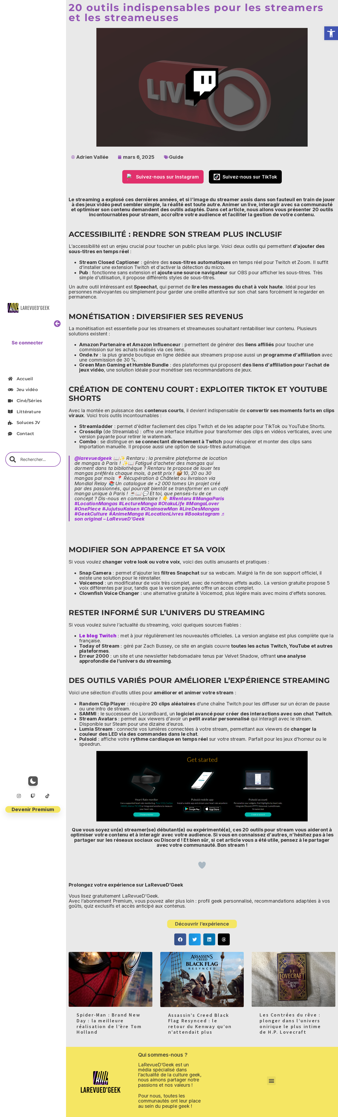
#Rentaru (180, 498)
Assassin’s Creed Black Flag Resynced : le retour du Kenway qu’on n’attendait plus (200, 1023)
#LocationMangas (96, 503)
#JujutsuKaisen (120, 509)
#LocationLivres (164, 514)
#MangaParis (208, 498)
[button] (331, 33)
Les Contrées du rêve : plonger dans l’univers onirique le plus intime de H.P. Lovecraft (290, 1023)
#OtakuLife (171, 503)
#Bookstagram (202, 514)
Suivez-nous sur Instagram (167, 177)
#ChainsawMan (159, 509)
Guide (176, 157)
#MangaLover (202, 503)
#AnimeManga (126, 514)
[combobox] (33, 459)
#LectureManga (138, 503)
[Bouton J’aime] (202, 865)
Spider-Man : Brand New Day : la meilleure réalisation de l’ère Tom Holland (109, 1023)
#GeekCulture (90, 514)
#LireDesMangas (199, 509)
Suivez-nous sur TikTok (250, 177)
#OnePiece (87, 509)
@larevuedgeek (93, 458)
